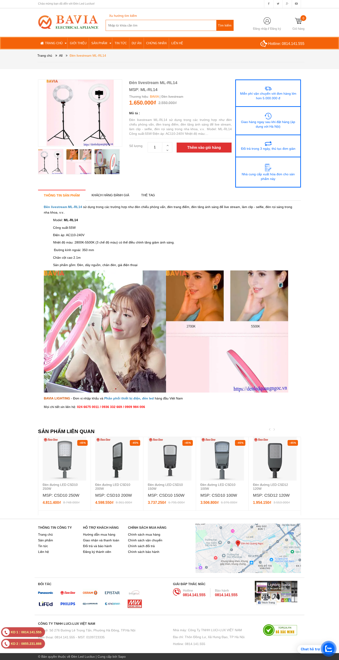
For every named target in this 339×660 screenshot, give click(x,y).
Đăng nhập (260, 28)
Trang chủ (45, 534)
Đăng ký (275, 28)
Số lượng (136, 146)
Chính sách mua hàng (144, 534)
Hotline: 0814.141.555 (189, 644)
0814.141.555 (293, 44)
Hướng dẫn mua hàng (99, 534)
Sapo (122, 656)
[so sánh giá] (282, 630)
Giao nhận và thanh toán (101, 540)
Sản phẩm (45, 540)
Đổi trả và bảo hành (97, 546)
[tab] (62, 195)
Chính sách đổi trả (141, 546)
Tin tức (43, 546)
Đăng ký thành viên (97, 552)
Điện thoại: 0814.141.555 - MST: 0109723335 (71, 637)
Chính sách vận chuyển (145, 540)
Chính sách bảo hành (143, 552)
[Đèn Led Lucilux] (68, 21)
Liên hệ (43, 552)
